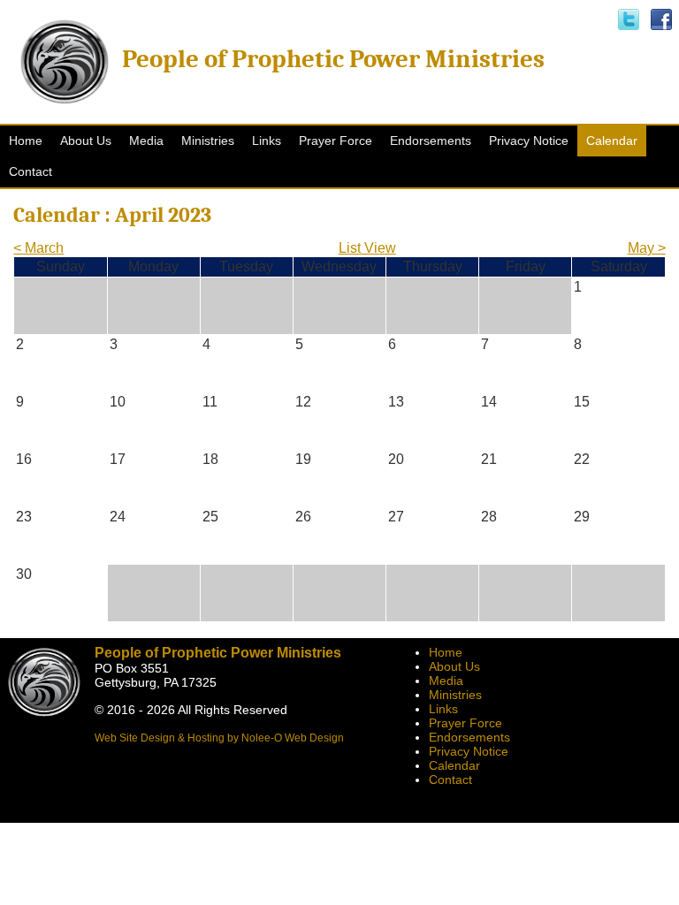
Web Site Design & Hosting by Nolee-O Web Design (219, 738)
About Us (454, 666)
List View (367, 247)
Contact (450, 779)
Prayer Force (465, 723)
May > (647, 247)
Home (445, 652)
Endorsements (469, 737)
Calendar (454, 765)
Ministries (455, 695)
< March (38, 247)
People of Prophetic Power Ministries (333, 58)
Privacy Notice (468, 751)
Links (443, 709)
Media (446, 680)
